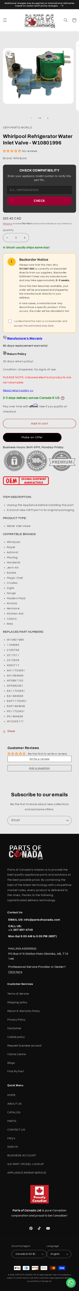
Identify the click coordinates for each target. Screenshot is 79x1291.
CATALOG (13, 1112)
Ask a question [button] (39, 768)
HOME (11, 1095)
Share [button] (11, 731)
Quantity (8, 230)
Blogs (11, 1063)
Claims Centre (16, 1054)
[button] (5, 20)
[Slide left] (31, 118)
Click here (15, 972)
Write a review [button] (39, 758)
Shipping (7, 224)
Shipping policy (17, 1002)
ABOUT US (14, 1103)
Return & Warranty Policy (23, 1011)
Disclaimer (14, 1028)
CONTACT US (16, 1129)
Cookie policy (16, 1037)
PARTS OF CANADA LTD (25, 1275)
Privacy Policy (16, 1019)
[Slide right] (48, 118)
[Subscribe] (67, 820)
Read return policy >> (18, 390)
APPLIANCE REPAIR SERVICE (26, 1172)
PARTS (11, 1121)
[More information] (62, 398)
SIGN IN (12, 1146)
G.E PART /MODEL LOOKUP (25, 1164)
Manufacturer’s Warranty (24, 338)
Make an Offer (32, 437)
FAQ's (11, 1138)
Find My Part (15, 1071)
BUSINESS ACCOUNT (21, 1155)
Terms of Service (18, 993)
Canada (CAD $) (25, 1254)
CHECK (39, 200)
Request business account (24, 1045)
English (55, 1254)
